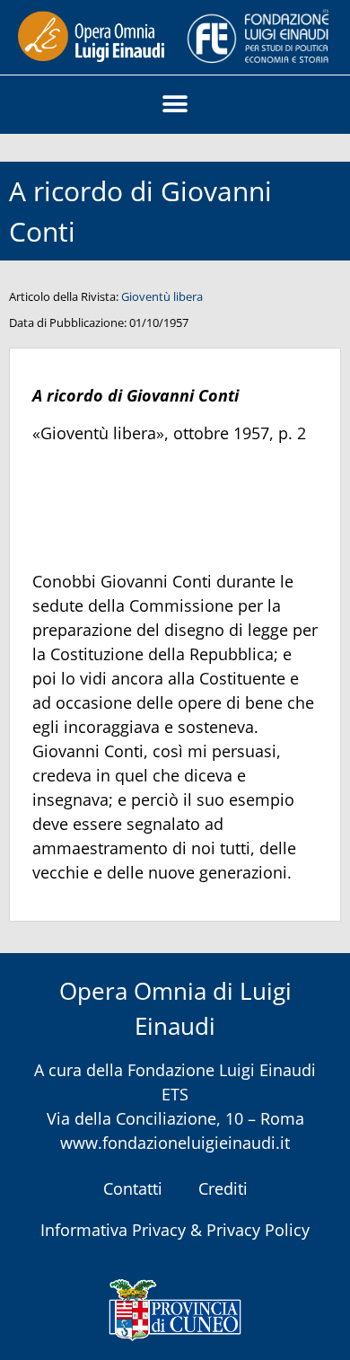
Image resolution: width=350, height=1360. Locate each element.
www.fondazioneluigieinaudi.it (175, 1142)
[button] (175, 104)
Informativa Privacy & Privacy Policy (175, 1230)
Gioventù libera (162, 296)
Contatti (132, 1188)
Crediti (223, 1188)
